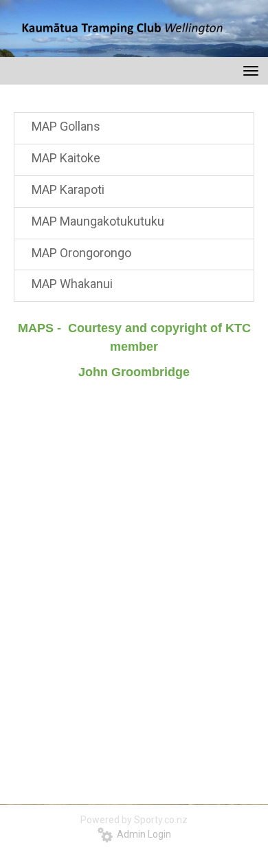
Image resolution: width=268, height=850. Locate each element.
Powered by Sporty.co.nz (134, 819)
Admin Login (142, 834)
